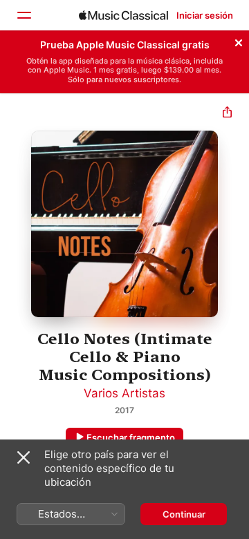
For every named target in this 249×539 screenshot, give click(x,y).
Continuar (184, 514)
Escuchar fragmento (130, 437)
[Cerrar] (238, 40)
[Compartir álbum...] (227, 113)
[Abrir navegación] (23, 15)
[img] (123, 15)
